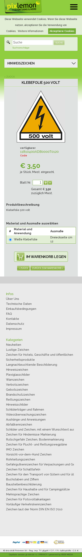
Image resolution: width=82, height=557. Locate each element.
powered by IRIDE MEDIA (61, 554)
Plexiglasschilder (18, 374)
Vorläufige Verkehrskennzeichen (28, 504)
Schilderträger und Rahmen (25, 409)
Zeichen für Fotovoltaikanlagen (28, 499)
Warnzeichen (15, 379)
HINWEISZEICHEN (21, 63)
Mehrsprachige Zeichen (22, 494)
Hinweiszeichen (17, 369)
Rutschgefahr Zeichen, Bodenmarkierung (35, 439)
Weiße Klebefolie (25, 239)
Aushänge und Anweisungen (26, 419)
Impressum (14, 329)
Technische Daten (19, 304)
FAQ (9, 314)
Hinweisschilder (17, 404)
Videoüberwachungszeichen (26, 414)
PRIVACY (43, 554)
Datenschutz (15, 324)
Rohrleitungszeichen (20, 459)
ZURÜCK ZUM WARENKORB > (47, 268)
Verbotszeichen (17, 384)
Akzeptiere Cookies (62, 31)
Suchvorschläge (20, 47)
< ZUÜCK (9, 76)
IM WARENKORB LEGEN (46, 257)
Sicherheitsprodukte (20, 359)
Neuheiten (13, 345)
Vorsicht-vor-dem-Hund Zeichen (29, 454)
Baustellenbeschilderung (24, 484)
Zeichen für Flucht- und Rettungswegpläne (36, 444)
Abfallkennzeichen (19, 424)
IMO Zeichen (15, 449)
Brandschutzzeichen (20, 394)
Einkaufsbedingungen (21, 309)
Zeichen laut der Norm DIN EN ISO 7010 (34, 509)
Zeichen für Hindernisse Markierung (31, 434)
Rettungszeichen (18, 399)
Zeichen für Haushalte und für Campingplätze (38, 489)
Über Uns (12, 299)
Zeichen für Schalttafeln (23, 469)
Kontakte (12, 319)
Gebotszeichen (17, 389)
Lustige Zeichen (17, 350)
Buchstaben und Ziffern (22, 479)
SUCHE (59, 42)
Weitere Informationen (30, 31)
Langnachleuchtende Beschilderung (31, 364)
